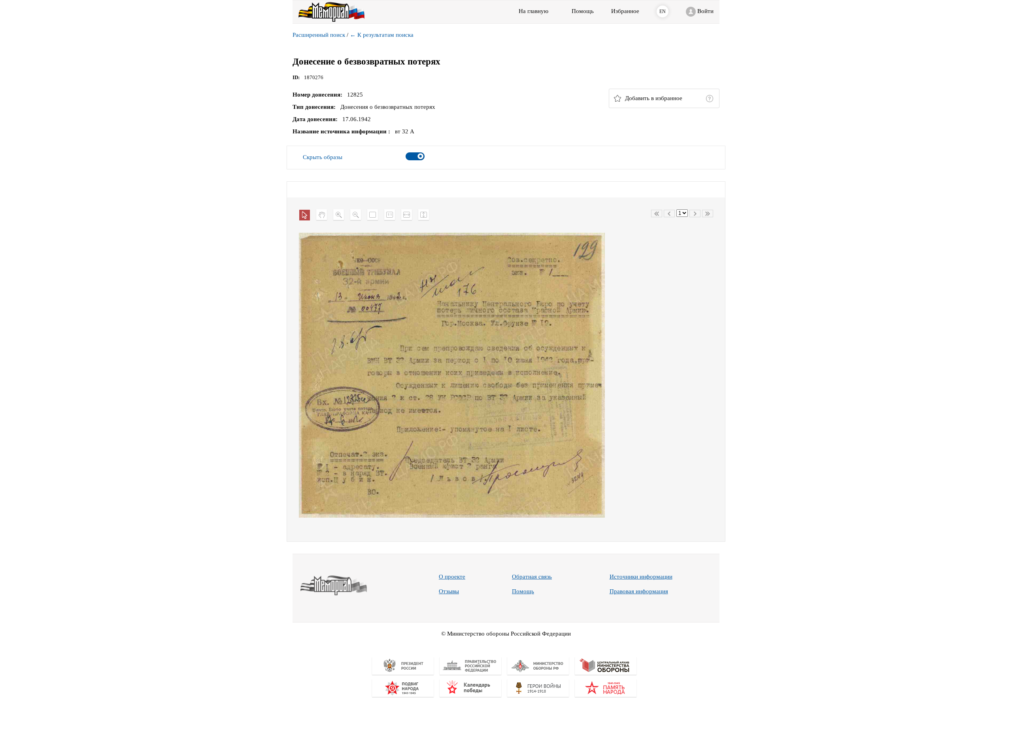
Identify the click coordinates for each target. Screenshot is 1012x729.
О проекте (452, 576)
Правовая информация (639, 591)
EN (662, 11)
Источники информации (641, 576)
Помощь (523, 591)
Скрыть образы (322, 157)
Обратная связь (532, 576)
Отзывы (449, 591)
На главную (533, 11)
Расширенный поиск (319, 35)
